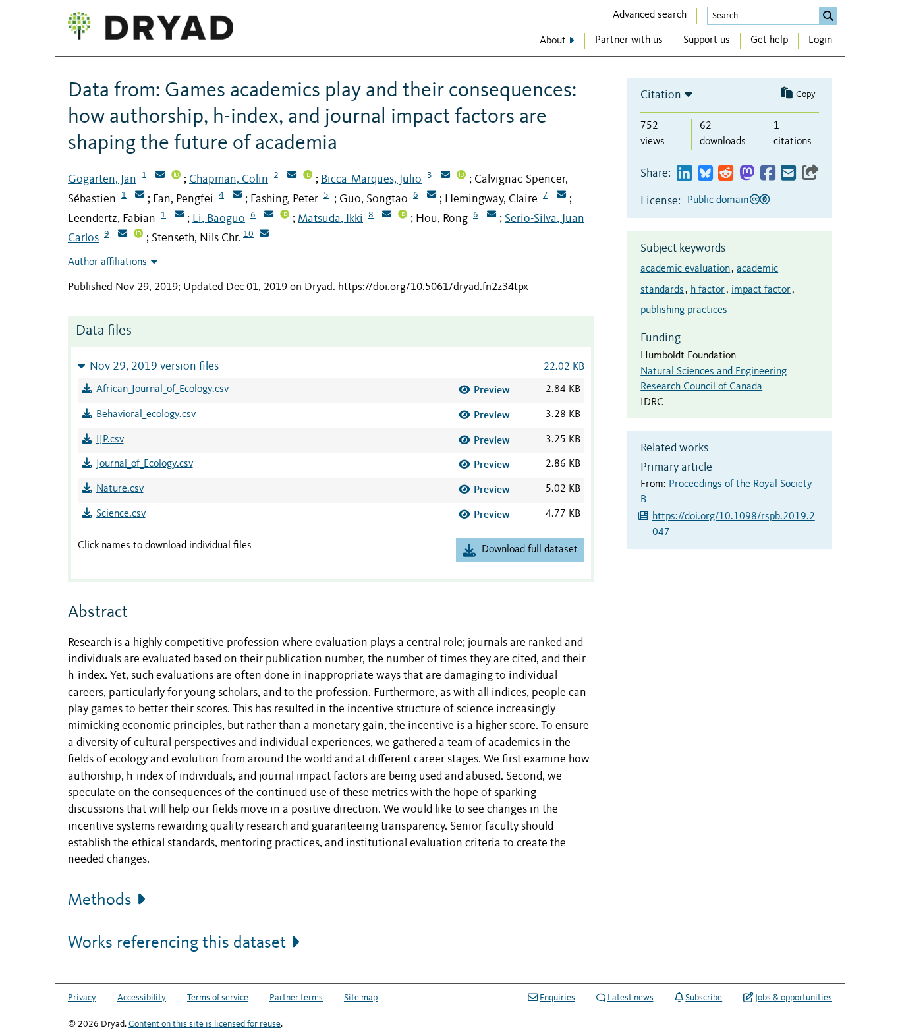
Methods (100, 900)
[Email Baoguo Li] (269, 215)
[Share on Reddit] (725, 173)
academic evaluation (685, 269)
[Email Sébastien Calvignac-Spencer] (140, 196)
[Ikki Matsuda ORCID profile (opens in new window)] (402, 215)
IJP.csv (110, 439)
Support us (706, 40)
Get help (769, 40)
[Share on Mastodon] (746, 173)
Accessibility (141, 997)
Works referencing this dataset (177, 943)
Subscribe (703, 997)
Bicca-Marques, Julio (371, 179)
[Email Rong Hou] (491, 215)
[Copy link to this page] (810, 174)
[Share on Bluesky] (705, 173)
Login (820, 40)
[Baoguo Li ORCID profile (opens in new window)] (285, 215)
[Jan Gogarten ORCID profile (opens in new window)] (176, 176)
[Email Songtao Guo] (431, 196)
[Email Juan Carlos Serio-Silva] (122, 235)
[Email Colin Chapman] (292, 176)
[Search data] (828, 16)
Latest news (630, 997)
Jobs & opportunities (793, 997)
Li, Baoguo (218, 218)
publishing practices (683, 310)
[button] (331, 366)
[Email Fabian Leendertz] (179, 215)
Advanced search (650, 15)
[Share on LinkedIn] (684, 173)
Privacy (82, 997)
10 (248, 234)
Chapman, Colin (228, 179)
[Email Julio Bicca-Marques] (445, 176)
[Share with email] (788, 173)
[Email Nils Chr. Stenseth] (264, 235)
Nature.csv (120, 489)
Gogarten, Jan (102, 179)
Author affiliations (107, 262)
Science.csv (121, 514)
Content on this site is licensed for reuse (204, 1024)
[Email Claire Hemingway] (561, 196)
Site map (361, 997)
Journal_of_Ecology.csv (144, 464)
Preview (492, 390)
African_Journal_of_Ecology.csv (162, 389)
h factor (707, 290)
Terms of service (217, 997)
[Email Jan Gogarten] (160, 176)
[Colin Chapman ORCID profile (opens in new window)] (308, 176)
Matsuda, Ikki (330, 218)
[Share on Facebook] (767, 173)
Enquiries (557, 997)
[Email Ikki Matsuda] (387, 215)
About (553, 41)
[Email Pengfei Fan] (237, 196)
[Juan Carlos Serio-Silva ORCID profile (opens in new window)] (138, 235)
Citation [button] (660, 95)
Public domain (717, 200)
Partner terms (296, 997)
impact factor (761, 290)
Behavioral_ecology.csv (146, 414)
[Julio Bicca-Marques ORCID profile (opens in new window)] (461, 176)
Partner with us (629, 40)
